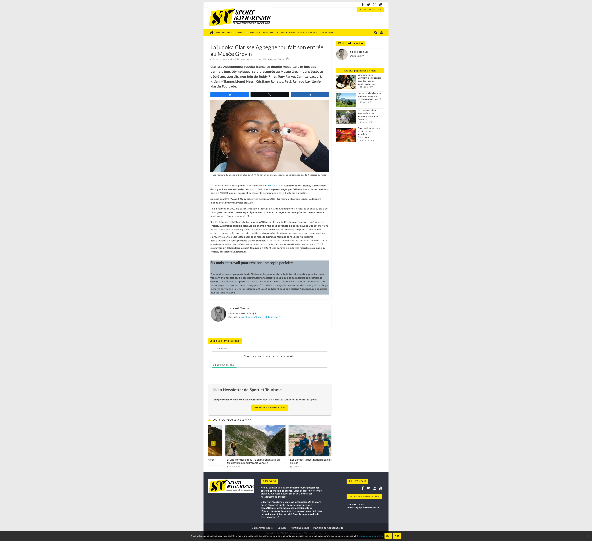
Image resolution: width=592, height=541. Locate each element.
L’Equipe (282, 528)
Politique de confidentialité (370, 536)
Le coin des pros (285, 32)
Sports (240, 32)
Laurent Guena (277, 59)
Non (397, 535)
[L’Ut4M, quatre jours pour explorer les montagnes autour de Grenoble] (347, 110)
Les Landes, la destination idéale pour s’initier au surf (300, 461)
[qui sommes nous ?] (278, 517)
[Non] (588, 535)
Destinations (224, 32)
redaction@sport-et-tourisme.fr (364, 507)
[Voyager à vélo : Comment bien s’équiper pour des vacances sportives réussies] (347, 75)
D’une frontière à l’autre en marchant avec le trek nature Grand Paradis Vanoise (236, 461)
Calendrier (327, 32)
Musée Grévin (275, 185)
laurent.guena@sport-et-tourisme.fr (259, 316)
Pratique (268, 32)
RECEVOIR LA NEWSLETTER (370, 10)
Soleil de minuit (359, 51)
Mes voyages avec (307, 32)
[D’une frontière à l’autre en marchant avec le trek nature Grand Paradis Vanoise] (238, 426)
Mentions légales (300, 528)
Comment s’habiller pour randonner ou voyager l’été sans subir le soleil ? (369, 96)
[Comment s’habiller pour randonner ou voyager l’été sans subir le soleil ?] (347, 93)
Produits (254, 32)
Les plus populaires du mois (360, 70)
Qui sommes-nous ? (262, 528)
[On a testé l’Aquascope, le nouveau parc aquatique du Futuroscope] (347, 128)
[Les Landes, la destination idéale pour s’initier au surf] (301, 426)
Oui (388, 535)
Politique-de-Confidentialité (328, 528)
